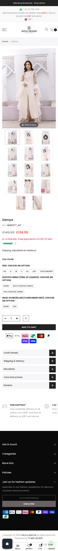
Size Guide (8, 259)
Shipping (6, 250)
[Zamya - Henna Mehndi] (12, 137)
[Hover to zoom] (29, 88)
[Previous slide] (5, 87)
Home (5, 41)
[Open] (7, 544)
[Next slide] (53, 87)
